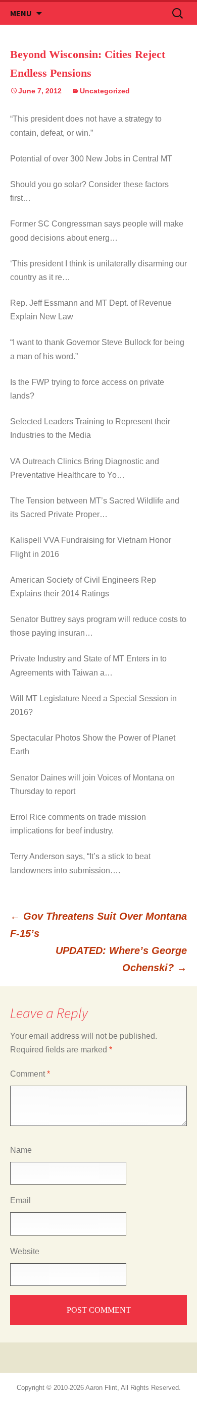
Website (24, 1251)
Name (21, 1150)
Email (20, 1200)
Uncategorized (105, 91)
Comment (30, 1074)
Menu (21, 13)
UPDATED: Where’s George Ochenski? (121, 959)
